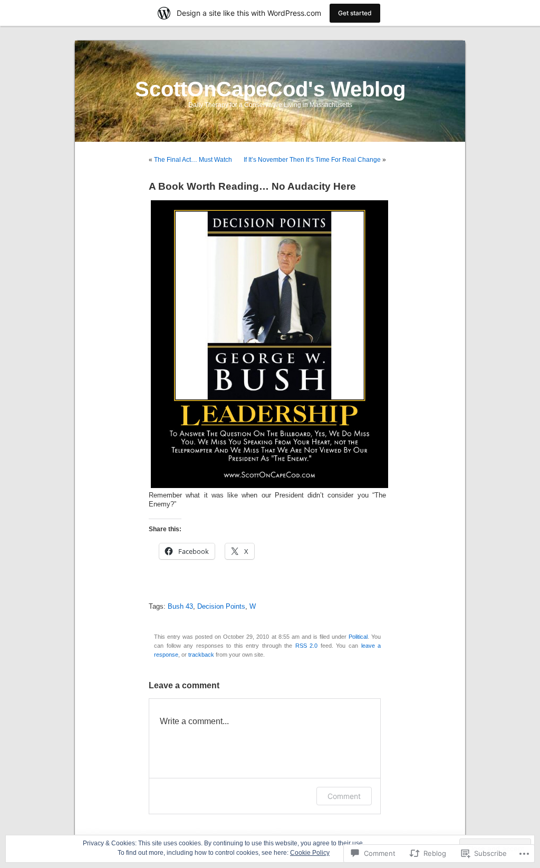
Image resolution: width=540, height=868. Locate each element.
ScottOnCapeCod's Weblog (270, 89)
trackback (201, 654)
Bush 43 (180, 606)
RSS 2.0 (306, 645)
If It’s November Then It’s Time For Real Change (312, 159)
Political (358, 636)
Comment (344, 796)
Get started (355, 13)
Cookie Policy (310, 852)
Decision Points (221, 606)
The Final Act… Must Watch (193, 159)
